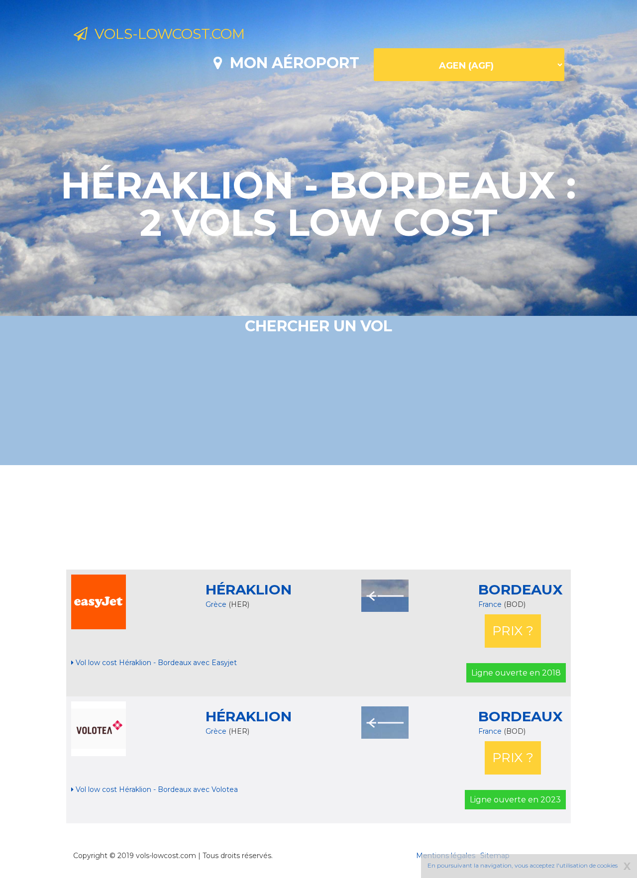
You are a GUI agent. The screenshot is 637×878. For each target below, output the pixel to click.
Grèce (216, 604)
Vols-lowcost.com (166, 33)
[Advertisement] (318, 517)
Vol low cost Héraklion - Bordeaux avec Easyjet (155, 662)
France (491, 604)
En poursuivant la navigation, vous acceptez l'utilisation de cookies (522, 865)
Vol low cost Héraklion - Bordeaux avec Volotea (156, 789)
